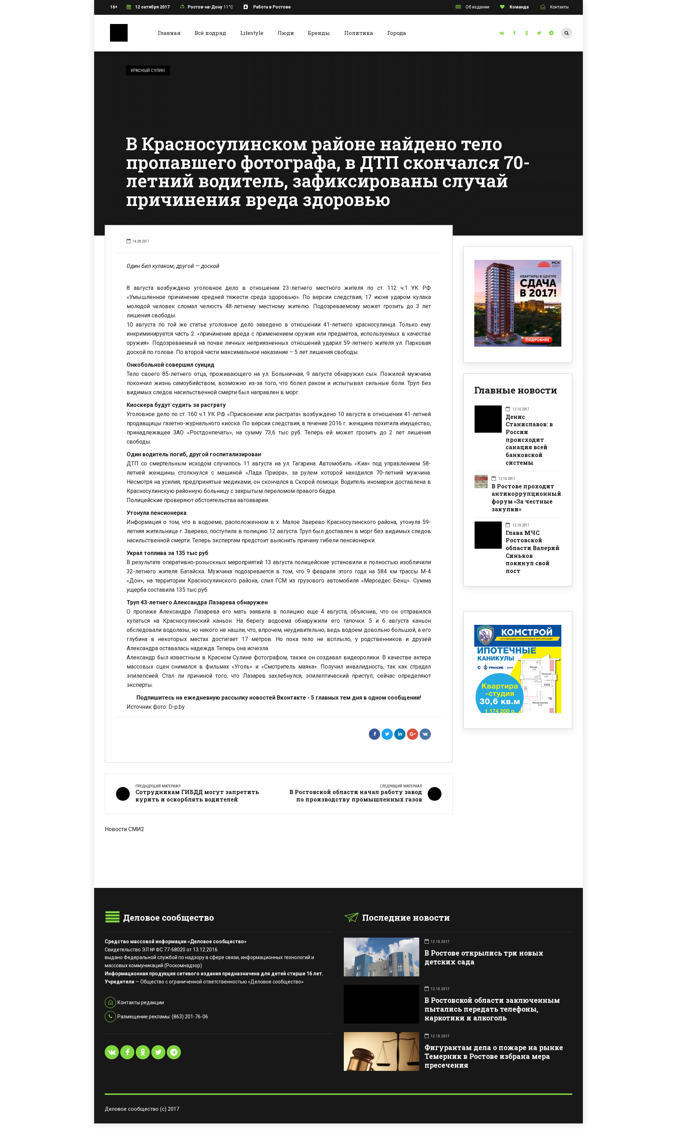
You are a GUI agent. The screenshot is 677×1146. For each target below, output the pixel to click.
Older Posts (279, 870)
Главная (169, 32)
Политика (358, 32)
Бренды (319, 32)
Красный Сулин (148, 70)
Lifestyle (251, 32)
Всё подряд (210, 32)
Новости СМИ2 (124, 829)
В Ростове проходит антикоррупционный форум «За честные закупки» (526, 497)
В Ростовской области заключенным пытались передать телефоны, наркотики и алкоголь (492, 1009)
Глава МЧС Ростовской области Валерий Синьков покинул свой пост (533, 551)
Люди (285, 32)
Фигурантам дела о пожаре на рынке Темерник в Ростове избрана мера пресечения (494, 1056)
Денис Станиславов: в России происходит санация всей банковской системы (529, 439)
